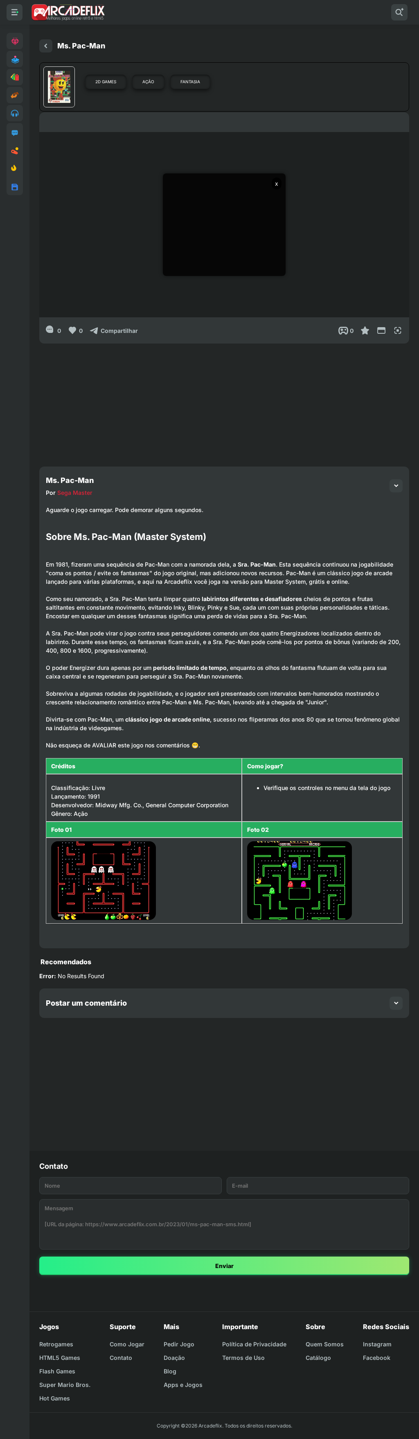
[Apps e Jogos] (15, 187)
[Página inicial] (45, 45)
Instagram (377, 1344)
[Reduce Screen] (381, 330)
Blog (170, 1371)
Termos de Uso (243, 1357)
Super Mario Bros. (64, 1384)
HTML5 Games (59, 1357)
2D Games (105, 81)
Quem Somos (325, 1344)
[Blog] (15, 151)
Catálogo (318, 1357)
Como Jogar (127, 1344)
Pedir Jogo (179, 1344)
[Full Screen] (398, 330)
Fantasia (190, 81)
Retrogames (56, 1344)
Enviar (224, 1265)
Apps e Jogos (183, 1384)
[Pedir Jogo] (15, 133)
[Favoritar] (365, 330)
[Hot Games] (15, 169)
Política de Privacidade (254, 1344)
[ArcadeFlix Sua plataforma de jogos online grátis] (68, 12)
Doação (174, 1357)
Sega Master (74, 492)
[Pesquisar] (399, 12)
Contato (121, 1357)
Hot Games (54, 1398)
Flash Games (57, 1371)
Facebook (376, 1357)
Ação (148, 81)
